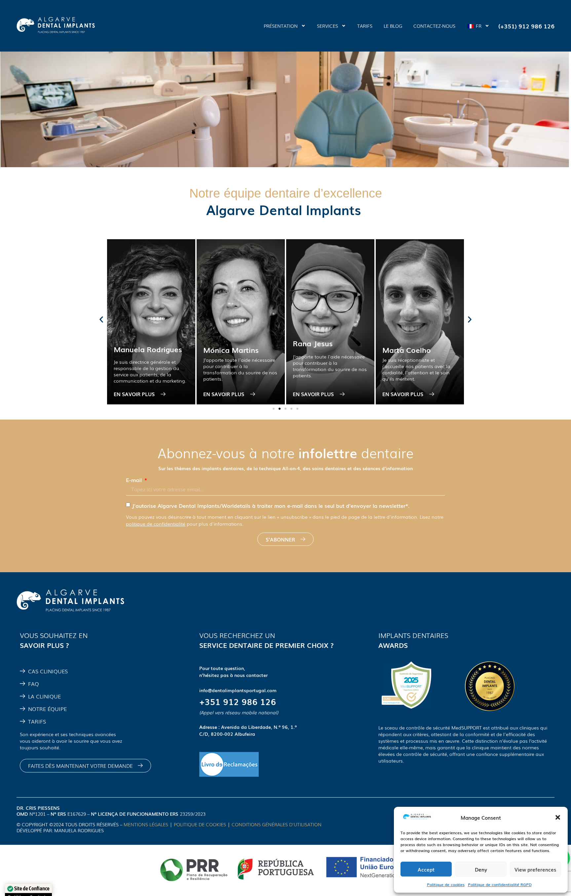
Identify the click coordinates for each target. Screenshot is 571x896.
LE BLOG (393, 25)
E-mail (134, 479)
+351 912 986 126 (237, 701)
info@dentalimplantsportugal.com (238, 690)
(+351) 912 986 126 (526, 25)
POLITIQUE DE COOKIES (200, 824)
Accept (426, 869)
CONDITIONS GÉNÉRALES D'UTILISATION (277, 824)
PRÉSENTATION (281, 25)
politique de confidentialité (155, 523)
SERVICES (327, 25)
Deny (481, 869)
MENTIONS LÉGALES (146, 824)
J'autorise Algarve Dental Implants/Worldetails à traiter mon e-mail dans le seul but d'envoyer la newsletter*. (270, 505)
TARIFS (364, 25)
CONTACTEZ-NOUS (434, 25)
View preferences (535, 869)
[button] (557, 817)
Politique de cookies (446, 884)
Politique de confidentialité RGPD (500, 884)
